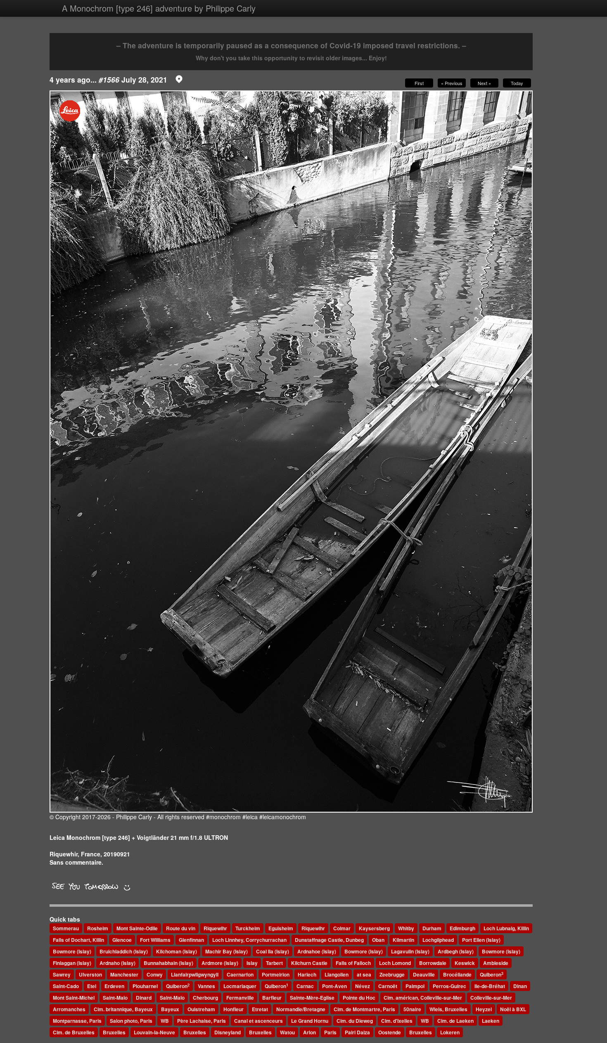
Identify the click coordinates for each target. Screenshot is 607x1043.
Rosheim (97, 928)
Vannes (206, 986)
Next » (484, 83)
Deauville (424, 974)
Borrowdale (432, 963)
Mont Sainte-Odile (137, 928)
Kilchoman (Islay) (176, 951)
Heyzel (484, 1009)
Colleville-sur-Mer (491, 997)
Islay (252, 963)
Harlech (307, 974)
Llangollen (337, 974)
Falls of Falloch (353, 963)
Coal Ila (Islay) (272, 951)
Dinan (520, 986)
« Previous (451, 83)
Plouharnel (145, 986)
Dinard (144, 997)
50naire (412, 1009)
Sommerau (66, 928)
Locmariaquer (239, 986)
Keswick (465, 963)
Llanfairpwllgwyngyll (194, 974)
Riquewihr (215, 928)
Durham (431, 928)
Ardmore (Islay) (220, 963)
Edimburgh (462, 928)
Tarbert (274, 963)
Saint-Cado (66, 986)
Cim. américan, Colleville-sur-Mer (423, 997)
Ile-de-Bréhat (489, 986)
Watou (287, 1032)
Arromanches (69, 1009)
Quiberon (491, 975)
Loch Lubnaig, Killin (506, 928)
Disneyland (227, 1032)
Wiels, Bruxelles (448, 1009)
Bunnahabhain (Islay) (168, 963)
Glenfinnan (191, 939)
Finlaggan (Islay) (72, 963)
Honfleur (233, 1009)
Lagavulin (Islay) (410, 951)
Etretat (260, 1009)
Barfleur (272, 997)
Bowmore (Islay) (72, 951)
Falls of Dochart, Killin (78, 939)
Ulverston (90, 974)
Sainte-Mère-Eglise (312, 997)
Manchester (124, 974)
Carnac (305, 986)
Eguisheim (280, 928)
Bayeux (170, 1009)
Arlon (309, 1032)
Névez (362, 986)
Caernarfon (240, 974)
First (419, 83)
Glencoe (122, 939)
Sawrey (62, 974)
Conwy (155, 974)
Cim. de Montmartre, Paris (364, 1009)
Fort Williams (155, 939)
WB (165, 1020)
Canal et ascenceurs (258, 1020)
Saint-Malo (115, 997)
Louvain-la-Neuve (154, 1032)
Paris (330, 1032)
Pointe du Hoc (359, 997)
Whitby (406, 928)
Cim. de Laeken (455, 1020)
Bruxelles (114, 1032)
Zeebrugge (392, 974)
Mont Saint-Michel (74, 997)
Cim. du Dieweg (355, 1020)
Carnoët (387, 986)
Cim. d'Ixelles (397, 1020)
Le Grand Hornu (309, 1020)
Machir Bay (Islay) (226, 951)
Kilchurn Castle (309, 963)
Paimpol (414, 986)
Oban (378, 939)
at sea (364, 974)
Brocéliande (457, 974)
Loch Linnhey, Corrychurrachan (249, 939)
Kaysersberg (374, 928)
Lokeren (450, 1032)
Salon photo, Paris (131, 1020)
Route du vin (180, 928)
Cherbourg (205, 997)
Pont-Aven (334, 986)
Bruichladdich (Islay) (124, 951)
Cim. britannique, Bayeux (123, 1009)
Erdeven (114, 986)
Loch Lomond (395, 963)
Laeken (490, 1020)
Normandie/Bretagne (300, 1009)
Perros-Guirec (449, 986)
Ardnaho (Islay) (117, 963)
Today (517, 83)
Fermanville (240, 997)
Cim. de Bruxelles (74, 1032)
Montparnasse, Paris (77, 1020)
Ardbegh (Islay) (456, 951)
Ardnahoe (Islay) (316, 951)
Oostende (389, 1032)
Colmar (342, 928)
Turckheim (247, 928)
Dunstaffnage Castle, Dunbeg (329, 939)
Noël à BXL (513, 1009)
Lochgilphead (438, 939)
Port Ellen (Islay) (481, 939)
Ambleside (495, 963)
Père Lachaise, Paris (201, 1020)
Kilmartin (403, 939)
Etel (91, 986)
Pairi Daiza (357, 1032)
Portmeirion (275, 974)
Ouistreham (201, 1009)
